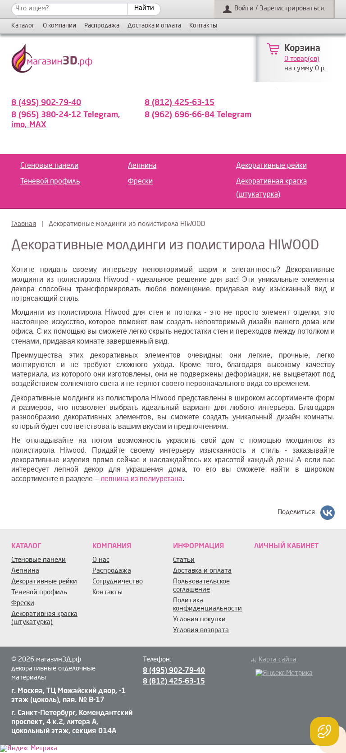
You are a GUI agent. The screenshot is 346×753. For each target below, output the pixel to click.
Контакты (203, 26)
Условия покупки (199, 619)
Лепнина (142, 166)
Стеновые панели (49, 166)
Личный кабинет (286, 546)
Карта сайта (277, 660)
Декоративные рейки (271, 166)
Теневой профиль (50, 181)
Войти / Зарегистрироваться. (279, 8)
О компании (59, 26)
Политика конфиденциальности (207, 604)
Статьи (184, 560)
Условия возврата (201, 630)
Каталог (23, 26)
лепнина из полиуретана (141, 478)
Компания (111, 546)
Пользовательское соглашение (201, 586)
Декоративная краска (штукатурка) (271, 188)
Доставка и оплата (154, 26)
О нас (100, 560)
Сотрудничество (117, 582)
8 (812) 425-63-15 (179, 103)
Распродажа (101, 26)
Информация (198, 546)
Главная (23, 224)
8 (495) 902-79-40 (46, 103)
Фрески (140, 181)
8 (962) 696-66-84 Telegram (198, 115)
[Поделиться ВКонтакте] (327, 512)
